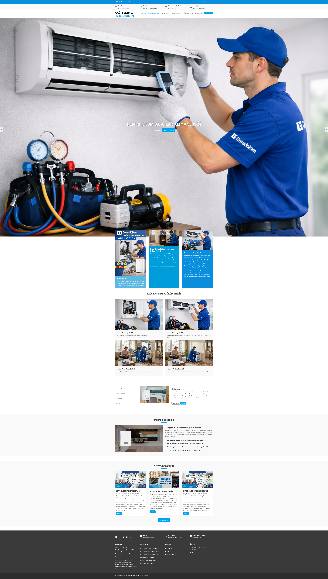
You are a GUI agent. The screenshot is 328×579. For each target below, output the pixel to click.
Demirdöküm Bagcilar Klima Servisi (178, 333)
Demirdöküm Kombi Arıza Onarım (149, 548)
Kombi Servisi (176, 13)
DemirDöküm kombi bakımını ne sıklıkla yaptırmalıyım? (185, 440)
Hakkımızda (119, 389)
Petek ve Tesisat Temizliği (175, 369)
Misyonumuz (119, 403)
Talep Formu (208, 13)
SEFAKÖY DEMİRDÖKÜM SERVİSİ (128, 491)
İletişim (186, 13)
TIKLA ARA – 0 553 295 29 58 (197, 550)
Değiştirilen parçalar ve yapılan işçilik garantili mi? (184, 428)
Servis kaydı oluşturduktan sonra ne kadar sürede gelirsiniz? (187, 447)
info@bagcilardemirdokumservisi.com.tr (202, 555)
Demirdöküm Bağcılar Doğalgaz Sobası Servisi (162, 250)
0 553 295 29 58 (182, 130)
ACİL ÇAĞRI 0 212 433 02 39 (123, 2)
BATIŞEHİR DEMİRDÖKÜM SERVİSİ (195, 491)
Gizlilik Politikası (170, 554)
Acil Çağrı (148, 130)
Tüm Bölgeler (164, 520)
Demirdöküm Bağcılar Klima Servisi (196, 253)
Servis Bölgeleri (197, 13)
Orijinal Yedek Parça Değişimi (126, 369)
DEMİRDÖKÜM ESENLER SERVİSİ (161, 491)
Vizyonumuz (119, 398)
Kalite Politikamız (120, 393)
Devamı (183, 403)
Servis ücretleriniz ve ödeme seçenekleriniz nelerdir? (185, 450)
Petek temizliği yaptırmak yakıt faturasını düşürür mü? (185, 443)
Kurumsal (165, 13)
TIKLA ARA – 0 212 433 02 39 (197, 548)
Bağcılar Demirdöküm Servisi (150, 13)
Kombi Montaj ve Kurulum (147, 557)
